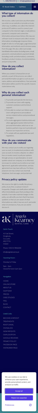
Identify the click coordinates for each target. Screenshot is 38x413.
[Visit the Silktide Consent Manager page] (30, 405)
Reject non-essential (19, 398)
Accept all (19, 391)
